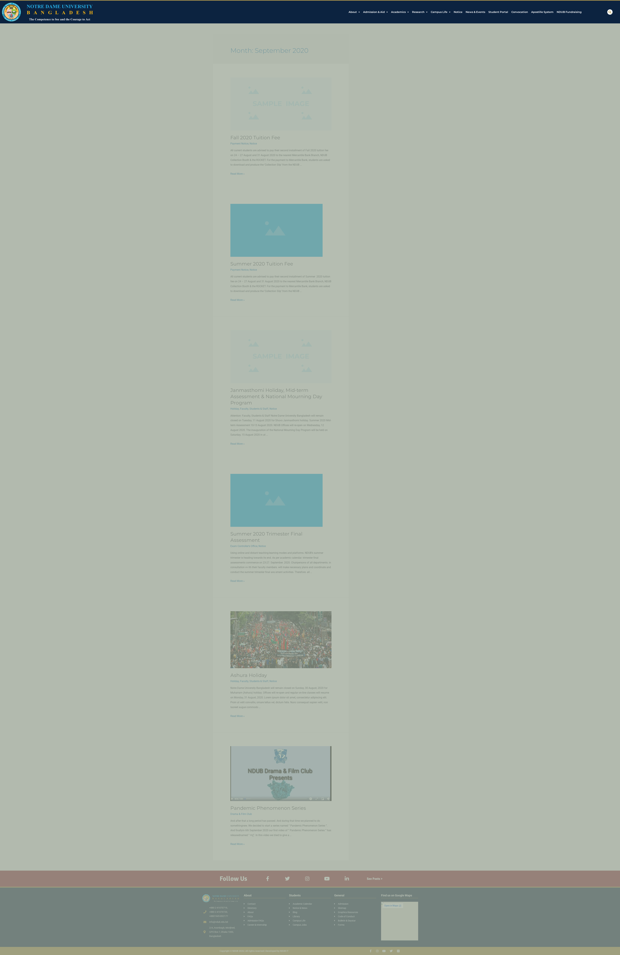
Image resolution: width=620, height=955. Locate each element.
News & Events (475, 12)
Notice (458, 12)
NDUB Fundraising (569, 12)
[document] (310, 477)
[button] (610, 12)
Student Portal (498, 12)
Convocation (519, 12)
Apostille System (542, 12)
